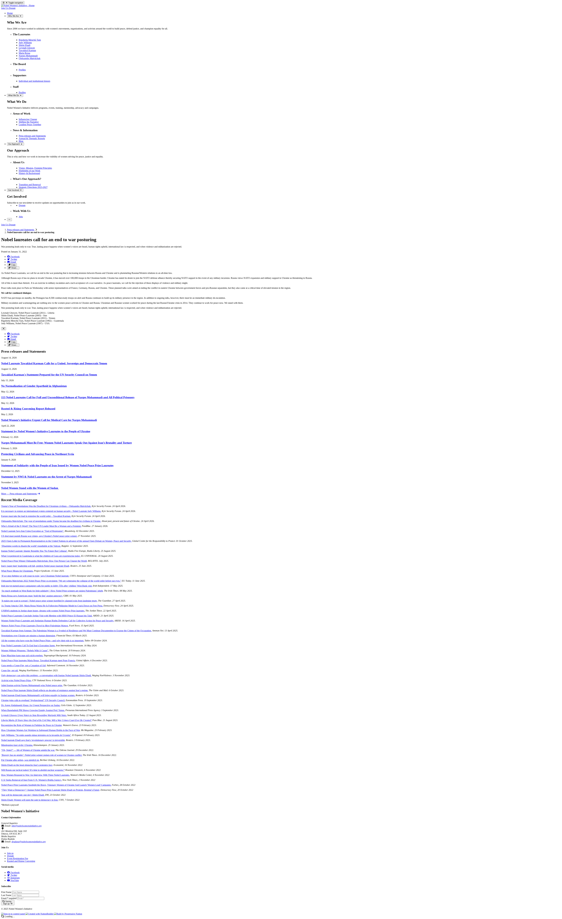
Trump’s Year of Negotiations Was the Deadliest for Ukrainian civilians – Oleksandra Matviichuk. (46, 506)
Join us (10, 853)
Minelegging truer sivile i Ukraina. (17, 745)
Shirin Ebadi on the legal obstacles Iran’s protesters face (26, 765)
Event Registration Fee (17, 858)
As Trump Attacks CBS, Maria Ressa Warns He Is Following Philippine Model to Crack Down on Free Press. (52, 605)
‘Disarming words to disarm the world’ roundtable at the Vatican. (31, 546)
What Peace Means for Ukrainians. (17, 571)
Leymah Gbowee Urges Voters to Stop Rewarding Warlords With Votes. (34, 715)
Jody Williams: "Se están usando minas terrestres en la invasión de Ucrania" (36, 735)
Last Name (6, 895)
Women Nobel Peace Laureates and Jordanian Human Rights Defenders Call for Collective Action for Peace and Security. (57, 620)
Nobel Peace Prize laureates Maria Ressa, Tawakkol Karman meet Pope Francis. (38, 660)
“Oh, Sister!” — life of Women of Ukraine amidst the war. (28, 750)
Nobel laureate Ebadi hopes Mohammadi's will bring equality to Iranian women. (38, 695)
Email (9, 898)
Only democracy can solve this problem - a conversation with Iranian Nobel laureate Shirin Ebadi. (46, 675)
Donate (10, 856)
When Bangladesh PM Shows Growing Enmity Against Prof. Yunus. (33, 710)
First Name (6, 892)
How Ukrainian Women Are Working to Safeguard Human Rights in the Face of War (40, 730)
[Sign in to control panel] (13, 914)
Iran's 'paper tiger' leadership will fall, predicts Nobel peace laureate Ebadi (35, 566)
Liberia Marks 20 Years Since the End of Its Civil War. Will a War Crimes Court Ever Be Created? (46, 720)
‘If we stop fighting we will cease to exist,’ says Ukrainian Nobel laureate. (35, 576)
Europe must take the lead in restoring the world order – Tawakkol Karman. (36, 516)
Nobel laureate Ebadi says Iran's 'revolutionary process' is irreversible (33, 740)
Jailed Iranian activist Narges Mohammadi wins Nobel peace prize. (32, 685)
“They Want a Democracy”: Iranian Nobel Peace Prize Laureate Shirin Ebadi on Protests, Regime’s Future (50, 790)
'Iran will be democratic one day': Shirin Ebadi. (22, 795)
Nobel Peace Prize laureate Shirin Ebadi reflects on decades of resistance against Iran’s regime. (44, 690)
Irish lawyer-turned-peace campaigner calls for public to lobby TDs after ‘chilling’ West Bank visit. (46, 586)
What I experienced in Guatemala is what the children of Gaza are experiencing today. (40, 556)
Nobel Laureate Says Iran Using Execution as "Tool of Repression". (32, 531)
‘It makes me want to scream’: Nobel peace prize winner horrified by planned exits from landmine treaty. (49, 600)
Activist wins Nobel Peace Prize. (16, 680)
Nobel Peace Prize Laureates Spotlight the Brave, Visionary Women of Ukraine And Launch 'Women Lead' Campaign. (56, 785)
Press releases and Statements (21, 229)
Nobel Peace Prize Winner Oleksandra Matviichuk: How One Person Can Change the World (44, 561)
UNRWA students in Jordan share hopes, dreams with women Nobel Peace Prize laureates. (43, 610)
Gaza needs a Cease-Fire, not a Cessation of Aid (23, 665)
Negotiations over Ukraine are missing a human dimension (28, 635)
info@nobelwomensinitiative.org (27, 826)
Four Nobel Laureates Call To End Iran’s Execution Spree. (28, 645)
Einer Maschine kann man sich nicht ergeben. (22, 655)
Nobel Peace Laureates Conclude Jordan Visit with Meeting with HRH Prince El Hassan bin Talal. (46, 615)
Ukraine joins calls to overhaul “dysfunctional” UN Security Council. (33, 700)
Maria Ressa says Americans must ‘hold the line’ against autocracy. (32, 596)
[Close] (3, 328)
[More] (9, 219)
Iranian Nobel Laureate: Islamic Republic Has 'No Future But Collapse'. (34, 551)
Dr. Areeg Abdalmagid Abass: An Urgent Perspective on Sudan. (30, 705)
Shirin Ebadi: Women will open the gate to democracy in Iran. (29, 800)
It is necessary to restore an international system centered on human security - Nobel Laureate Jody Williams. (51, 511)
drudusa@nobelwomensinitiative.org (29, 841)
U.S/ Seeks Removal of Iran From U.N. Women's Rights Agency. (31, 780)
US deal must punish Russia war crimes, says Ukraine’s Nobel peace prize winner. (39, 536)
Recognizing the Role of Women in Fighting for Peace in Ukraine (31, 725)
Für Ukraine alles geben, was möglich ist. (20, 760)
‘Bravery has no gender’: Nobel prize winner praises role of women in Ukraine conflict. (41, 755)
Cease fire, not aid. (9, 670)
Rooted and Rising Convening (21, 861)
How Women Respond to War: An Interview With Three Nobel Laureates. (35, 775)
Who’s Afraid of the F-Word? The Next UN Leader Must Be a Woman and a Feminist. (41, 526)
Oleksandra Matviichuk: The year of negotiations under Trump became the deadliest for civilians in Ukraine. (51, 521)
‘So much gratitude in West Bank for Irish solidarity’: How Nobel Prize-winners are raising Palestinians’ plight (52, 591)
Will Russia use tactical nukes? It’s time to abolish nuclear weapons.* (33, 770)
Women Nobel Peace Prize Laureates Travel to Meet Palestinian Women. (34, 625)
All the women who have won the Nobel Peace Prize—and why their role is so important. (42, 640)
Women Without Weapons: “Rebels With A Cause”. (25, 650)
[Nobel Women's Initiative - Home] (18, 5)
